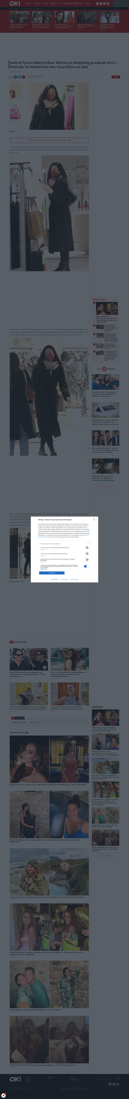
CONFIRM (52, 573)
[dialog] (64, 549)
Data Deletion (54, 579)
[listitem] (64, 544)
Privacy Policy (74, 579)
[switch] (86, 547)
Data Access (64, 579)
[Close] (95, 520)
